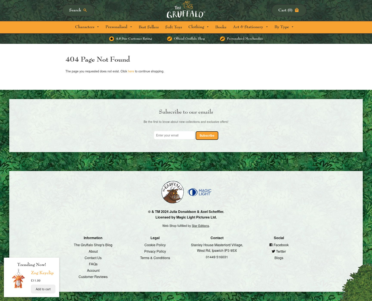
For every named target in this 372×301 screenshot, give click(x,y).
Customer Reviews (93, 276)
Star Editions (200, 225)
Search (75, 10)
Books (220, 27)
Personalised (116, 27)
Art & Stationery (248, 27)
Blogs (278, 257)
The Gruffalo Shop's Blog (93, 244)
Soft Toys (173, 27)
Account (93, 270)
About (93, 251)
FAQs (93, 263)
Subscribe (207, 135)
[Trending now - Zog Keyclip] (18, 288)
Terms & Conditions (155, 257)
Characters (85, 27)
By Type (282, 27)
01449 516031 (217, 256)
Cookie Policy (155, 244)
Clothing (196, 27)
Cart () (285, 10)
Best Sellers (149, 27)
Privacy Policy (155, 251)
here (131, 71)
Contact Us (93, 257)
